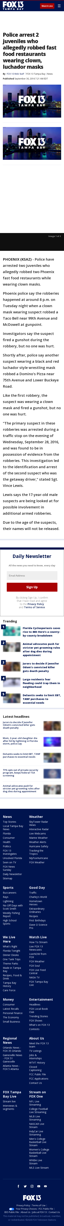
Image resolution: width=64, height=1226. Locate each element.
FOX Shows (35, 1020)
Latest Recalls (11, 1008)
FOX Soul (34, 965)
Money (8, 999)
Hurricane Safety (38, 846)
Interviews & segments (10, 1107)
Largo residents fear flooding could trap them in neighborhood (41, 683)
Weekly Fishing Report (11, 914)
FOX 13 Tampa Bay (35, 73)
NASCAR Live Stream (36, 1125)
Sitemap (7, 878)
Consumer (9, 837)
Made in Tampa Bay (12, 969)
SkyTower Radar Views (38, 823)
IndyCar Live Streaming (36, 1133)
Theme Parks (10, 963)
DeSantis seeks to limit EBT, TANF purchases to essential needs (42, 699)
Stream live (9, 1101)
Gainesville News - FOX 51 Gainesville (12, 1058)
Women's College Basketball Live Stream (39, 1153)
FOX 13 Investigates (10, 852)
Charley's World (38, 897)
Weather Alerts (37, 842)
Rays (5, 897)
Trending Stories (38, 1016)
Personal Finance (13, 1013)
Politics (7, 846)
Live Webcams (37, 833)
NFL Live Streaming (35, 1103)
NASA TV (34, 977)
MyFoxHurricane (38, 858)
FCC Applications (38, 1078)
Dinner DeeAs (11, 955)
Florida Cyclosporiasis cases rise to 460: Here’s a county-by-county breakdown (41, 631)
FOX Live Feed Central (37, 971)
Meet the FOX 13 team (39, 1045)
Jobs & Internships (35, 1056)
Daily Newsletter (12, 874)
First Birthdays (37, 920)
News (50, 73)
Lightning (8, 901)
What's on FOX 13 (39, 1024)
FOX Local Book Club (38, 1010)
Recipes (33, 916)
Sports (8, 887)
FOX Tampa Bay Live (38, 983)
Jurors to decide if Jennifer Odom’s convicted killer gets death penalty (41, 667)
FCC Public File (37, 1074)
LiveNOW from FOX (37, 955)
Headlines (34, 1004)
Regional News (10, 1040)
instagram (32, 1186)
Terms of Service (34, 607)
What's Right (10, 946)
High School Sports (10, 922)
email (45, 1186)
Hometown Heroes (35, 902)
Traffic (33, 892)
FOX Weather (36, 862)
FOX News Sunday (9, 868)
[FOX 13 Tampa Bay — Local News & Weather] (13, 5)
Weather (36, 816)
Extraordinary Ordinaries (36, 910)
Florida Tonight (11, 950)
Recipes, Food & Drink (12, 977)
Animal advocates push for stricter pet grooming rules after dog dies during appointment (21, 788)
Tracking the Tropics (36, 852)
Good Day (37, 887)
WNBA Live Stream (35, 1161)
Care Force (9, 990)
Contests (34, 1029)
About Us (36, 1038)
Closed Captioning (35, 1068)
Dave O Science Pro (38, 926)
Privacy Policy (36, 604)
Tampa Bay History (9, 984)
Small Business (11, 1021)
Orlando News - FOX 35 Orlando (12, 1049)
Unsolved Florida (12, 858)
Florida (7, 833)
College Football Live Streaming (38, 1110)
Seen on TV (9, 862)
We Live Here (9, 939)
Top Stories (9, 821)
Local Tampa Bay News (13, 827)
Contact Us (35, 1083)
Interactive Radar (39, 829)
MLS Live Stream (39, 1167)
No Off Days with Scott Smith (13, 907)
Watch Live (47, 6)
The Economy (11, 1017)
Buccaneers (9, 892)
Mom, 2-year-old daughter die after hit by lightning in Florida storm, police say (20, 740)
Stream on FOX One (37, 1094)
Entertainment (41, 999)
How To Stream (38, 942)
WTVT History (37, 1062)
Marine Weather (38, 837)
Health (6, 842)
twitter (25, 1186)
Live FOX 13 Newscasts (36, 948)
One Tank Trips (11, 959)
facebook (18, 1186)
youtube (39, 1186)
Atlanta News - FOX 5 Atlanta (11, 1067)
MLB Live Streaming (35, 1118)
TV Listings (35, 1050)
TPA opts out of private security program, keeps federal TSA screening (20, 772)
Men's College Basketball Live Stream (37, 1142)
